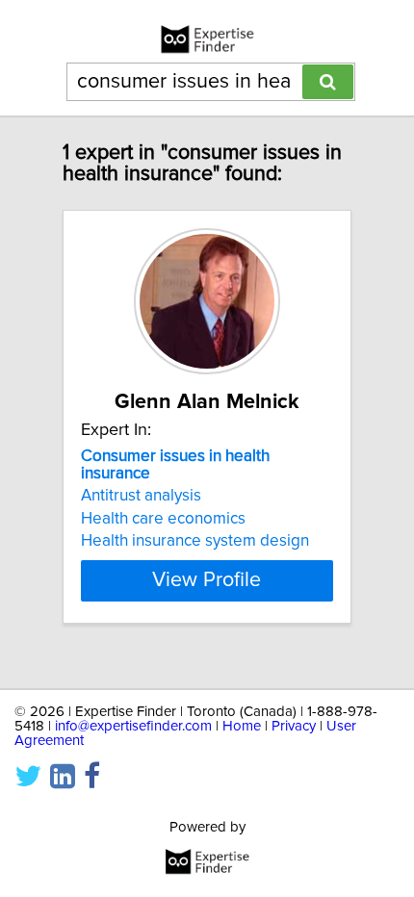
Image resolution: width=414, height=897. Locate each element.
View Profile (206, 580)
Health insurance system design (195, 541)
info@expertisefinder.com (133, 726)
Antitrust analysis (141, 495)
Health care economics (163, 518)
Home (241, 726)
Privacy (294, 726)
